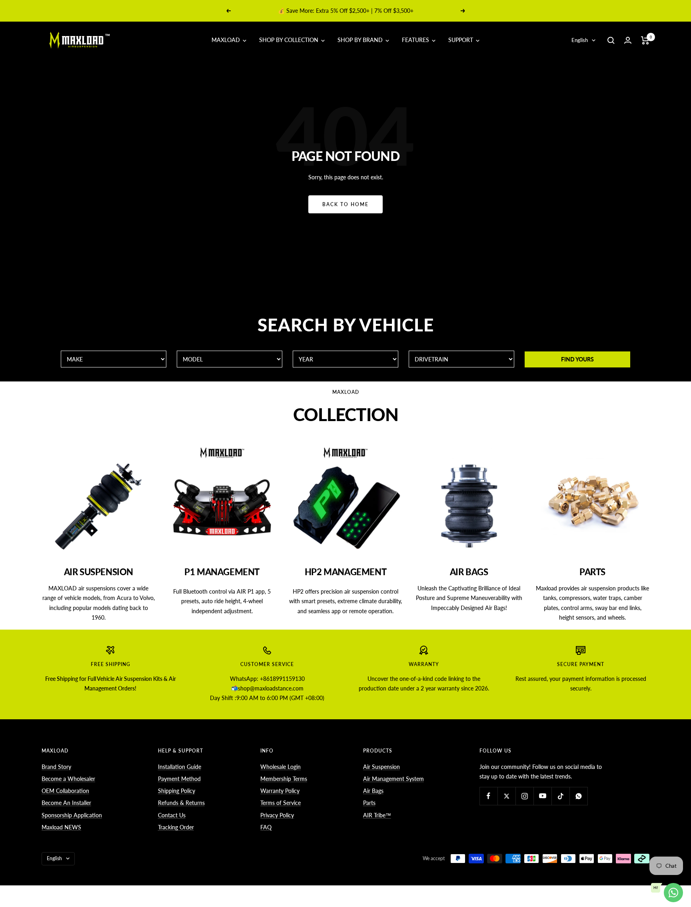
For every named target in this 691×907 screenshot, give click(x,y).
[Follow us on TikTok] (560, 796)
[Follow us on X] (506, 796)
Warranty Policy (280, 790)
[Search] (611, 40)
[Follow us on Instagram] (524, 796)
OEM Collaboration (65, 790)
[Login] (627, 40)
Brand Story (56, 766)
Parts (369, 802)
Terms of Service (280, 802)
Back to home (345, 204)
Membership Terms (283, 778)
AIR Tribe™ (377, 815)
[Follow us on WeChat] (578, 796)
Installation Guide (179, 766)
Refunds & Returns (181, 802)
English (579, 40)
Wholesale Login (280, 766)
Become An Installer (66, 802)
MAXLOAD (227, 39)
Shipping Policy (176, 790)
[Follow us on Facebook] (488, 796)
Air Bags (373, 790)
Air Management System (393, 778)
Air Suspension (381, 766)
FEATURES (416, 39)
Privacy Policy (277, 815)
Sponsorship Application (72, 815)
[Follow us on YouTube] (542, 796)
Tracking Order (176, 827)
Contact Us (172, 815)
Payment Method (179, 778)
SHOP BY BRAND (361, 39)
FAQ (266, 827)
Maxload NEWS (61, 827)
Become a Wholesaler (68, 778)
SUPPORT (461, 39)
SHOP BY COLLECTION (289, 39)
